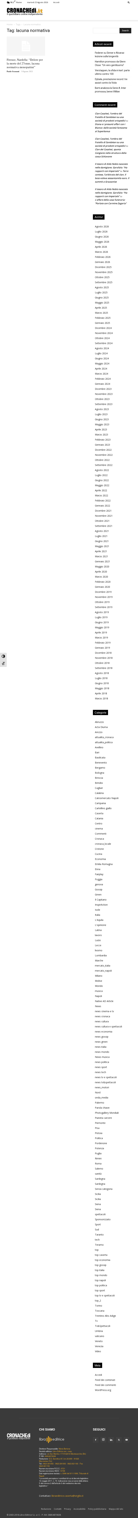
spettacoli (100, 1214)
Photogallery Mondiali (107, 1112)
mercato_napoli (103, 970)
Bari (97, 752)
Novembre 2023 (104, 394)
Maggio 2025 (102, 302)
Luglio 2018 (101, 678)
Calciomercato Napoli (106, 798)
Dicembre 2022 (103, 449)
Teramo (99, 1244)
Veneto (99, 1341)
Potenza (99, 1148)
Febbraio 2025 (103, 317)
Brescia (99, 777)
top (97, 1249)
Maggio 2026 (102, 241)
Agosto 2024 (102, 348)
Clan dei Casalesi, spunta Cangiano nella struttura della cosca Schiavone (110, 153)
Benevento (101, 762)
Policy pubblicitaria (97, 1509)
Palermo (99, 1102)
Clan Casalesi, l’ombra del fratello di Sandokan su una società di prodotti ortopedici (110, 117)
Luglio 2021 (101, 536)
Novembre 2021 (104, 515)
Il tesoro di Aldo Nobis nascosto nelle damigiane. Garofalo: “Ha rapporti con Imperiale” (111, 167)
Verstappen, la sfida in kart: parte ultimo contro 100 (112, 72)
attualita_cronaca (104, 737)
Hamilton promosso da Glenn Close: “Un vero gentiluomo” (110, 63)
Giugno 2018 (102, 683)
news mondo (102, 1051)
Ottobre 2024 (102, 338)
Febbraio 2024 (103, 378)
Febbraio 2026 (103, 256)
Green (98, 894)
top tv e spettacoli (105, 1295)
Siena (98, 1204)
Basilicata (100, 757)
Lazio (98, 940)
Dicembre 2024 (103, 328)
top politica (101, 1285)
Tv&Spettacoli (102, 1326)
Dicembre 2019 (103, 591)
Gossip (98, 889)
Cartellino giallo (103, 808)
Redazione (46, 1509)
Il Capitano (101, 899)
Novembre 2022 (104, 454)
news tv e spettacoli (106, 1077)
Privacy (67, 1509)
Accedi (56, 2)
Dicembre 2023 (103, 388)
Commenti (100, 833)
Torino (98, 1305)
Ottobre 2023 (102, 399)
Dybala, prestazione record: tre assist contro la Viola (111, 81)
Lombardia (101, 955)
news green (101, 1041)
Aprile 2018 (101, 693)
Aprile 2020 (101, 571)
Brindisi (99, 782)
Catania (99, 818)
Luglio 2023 (101, 414)
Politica (99, 1138)
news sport (101, 1067)
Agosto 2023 (102, 409)
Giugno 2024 (102, 358)
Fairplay (99, 874)
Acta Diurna (101, 727)
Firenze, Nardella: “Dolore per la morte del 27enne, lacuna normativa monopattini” (25, 63)
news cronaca (102, 1016)
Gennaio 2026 (102, 262)
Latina (98, 930)
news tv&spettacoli (105, 1082)
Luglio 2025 (101, 292)
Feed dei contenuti (105, 1379)
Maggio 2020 (102, 566)
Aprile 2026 (101, 246)
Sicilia (98, 1194)
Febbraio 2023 (103, 439)
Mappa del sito (116, 1509)
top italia (99, 1270)
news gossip (101, 1036)
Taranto (99, 1234)
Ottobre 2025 (102, 277)
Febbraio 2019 (103, 642)
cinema (99, 828)
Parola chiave (102, 1107)
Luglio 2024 (101, 353)
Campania (100, 803)
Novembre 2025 (104, 272)
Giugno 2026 (102, 236)
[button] (128, 2)
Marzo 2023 (101, 434)
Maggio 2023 (102, 424)
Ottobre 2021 (102, 520)
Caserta (99, 813)
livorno (98, 950)
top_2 (98, 1300)
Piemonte (100, 1123)
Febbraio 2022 (103, 500)
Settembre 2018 (103, 668)
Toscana (99, 1310)
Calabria (99, 793)
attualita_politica (104, 742)
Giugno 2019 (102, 622)
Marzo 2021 (101, 556)
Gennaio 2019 (102, 647)
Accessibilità (79, 1509)
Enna (97, 869)
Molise (98, 980)
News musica (102, 1057)
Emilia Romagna (104, 864)
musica (99, 991)
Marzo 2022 (101, 495)
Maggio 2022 (102, 485)
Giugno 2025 (102, 297)
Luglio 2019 (101, 617)
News (98, 1006)
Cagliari (99, 788)
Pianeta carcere (103, 1117)
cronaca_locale (103, 843)
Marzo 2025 (101, 312)
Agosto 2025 (102, 287)
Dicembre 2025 (103, 267)
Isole (97, 909)
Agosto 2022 (102, 470)
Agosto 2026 (102, 226)
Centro (98, 823)
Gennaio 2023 (102, 444)
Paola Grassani (13, 71)
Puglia (98, 1153)
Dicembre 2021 (103, 510)
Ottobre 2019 (102, 602)
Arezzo (98, 732)
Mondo (99, 985)
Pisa (97, 1128)
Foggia (98, 879)
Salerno (99, 1168)
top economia (102, 1260)
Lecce (98, 945)
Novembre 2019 (104, 597)
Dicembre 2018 (103, 652)
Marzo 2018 (101, 698)
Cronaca (99, 838)
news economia (103, 1031)
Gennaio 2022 (102, 505)
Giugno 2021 (102, 541)
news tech (100, 1072)
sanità (98, 1173)
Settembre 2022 (103, 465)
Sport (98, 1224)
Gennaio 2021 (102, 561)
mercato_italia (102, 965)
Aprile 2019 (101, 632)
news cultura (102, 1021)
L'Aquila (99, 919)
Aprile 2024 (101, 368)
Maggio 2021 (102, 546)
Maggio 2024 (102, 363)
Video (98, 1351)
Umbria (99, 1331)
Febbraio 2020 (103, 581)
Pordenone (101, 1143)
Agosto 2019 (102, 612)
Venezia (99, 1346)
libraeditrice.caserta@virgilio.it (67, 1495)
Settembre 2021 (103, 525)
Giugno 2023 (102, 419)
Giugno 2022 (102, 480)
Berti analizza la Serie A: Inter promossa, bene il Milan (110, 90)
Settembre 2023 (103, 404)
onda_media (101, 1097)
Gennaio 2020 (102, 586)
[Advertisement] (87, 11)
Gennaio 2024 (102, 383)
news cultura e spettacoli (108, 1026)
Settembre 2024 (103, 343)
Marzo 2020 (101, 576)
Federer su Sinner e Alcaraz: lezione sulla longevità (110, 54)
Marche (99, 960)
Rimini (98, 1158)
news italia (100, 1046)
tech (97, 1239)
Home (10, 24)
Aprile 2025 (101, 307)
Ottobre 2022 (102, 460)
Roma (98, 1163)
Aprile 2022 (101, 490)
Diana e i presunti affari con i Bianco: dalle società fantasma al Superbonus (111, 128)
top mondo (101, 1275)
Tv (96, 1320)
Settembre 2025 (103, 282)
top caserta (101, 1254)
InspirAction (101, 904)
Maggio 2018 (102, 688)
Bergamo (100, 767)
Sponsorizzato (103, 1219)
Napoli (98, 996)
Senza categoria (103, 1188)
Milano (98, 975)
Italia (97, 914)
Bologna (99, 772)
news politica (102, 1062)
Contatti (57, 1509)
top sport (100, 1290)
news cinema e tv (104, 1011)
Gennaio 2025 (102, 322)
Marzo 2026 (101, 251)
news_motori (102, 1087)
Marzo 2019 (101, 637)
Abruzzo (99, 722)
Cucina (98, 854)
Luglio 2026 (101, 231)
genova (99, 884)
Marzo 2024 (101, 373)
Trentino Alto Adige (105, 1315)
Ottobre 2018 (102, 663)
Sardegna (100, 1178)
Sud (97, 1229)
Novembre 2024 (104, 333)
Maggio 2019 (102, 627)
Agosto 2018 (102, 673)
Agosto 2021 (102, 531)
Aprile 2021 (101, 551)
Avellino (99, 747)
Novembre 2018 (104, 657)
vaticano (99, 1336)
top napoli (100, 1280)
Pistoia (98, 1133)
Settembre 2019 (103, 607)
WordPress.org (103, 1390)
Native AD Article (104, 1001)
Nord (97, 1092)
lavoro (98, 935)
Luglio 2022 (101, 475)
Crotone (99, 848)
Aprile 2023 (101, 429)
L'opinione (100, 925)
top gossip (100, 1265)
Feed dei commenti (105, 1385)
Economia (100, 859)
